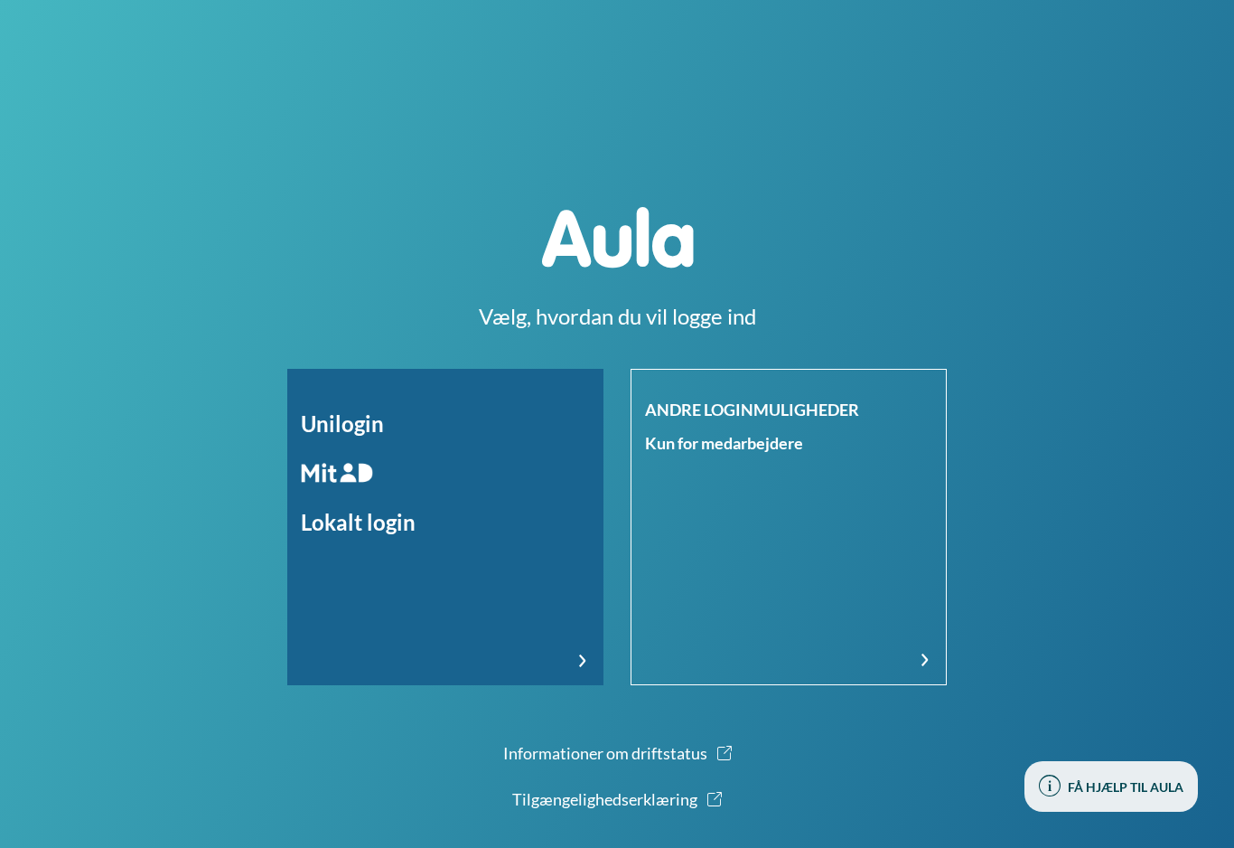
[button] (445, 527)
